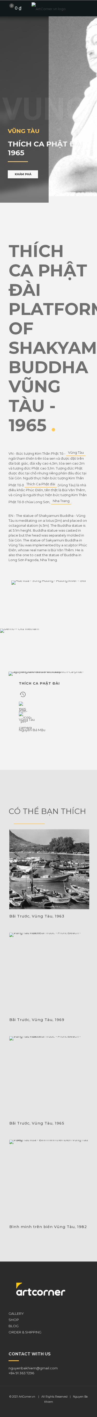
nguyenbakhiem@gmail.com (33, 1368)
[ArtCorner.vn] (48, 8)
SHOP (14, 1320)
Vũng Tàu (76, 452)
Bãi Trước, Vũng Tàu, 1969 (36, 1019)
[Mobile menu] (90, 8)
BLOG (14, 1326)
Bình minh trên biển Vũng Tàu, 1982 (48, 1226)
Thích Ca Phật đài (40, 484)
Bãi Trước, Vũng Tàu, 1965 (36, 1123)
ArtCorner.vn (27, 1396)
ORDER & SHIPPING (25, 1332)
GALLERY (16, 1313)
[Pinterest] (52, 1409)
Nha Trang (61, 501)
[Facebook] (45, 1409)
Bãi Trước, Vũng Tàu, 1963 (36, 916)
